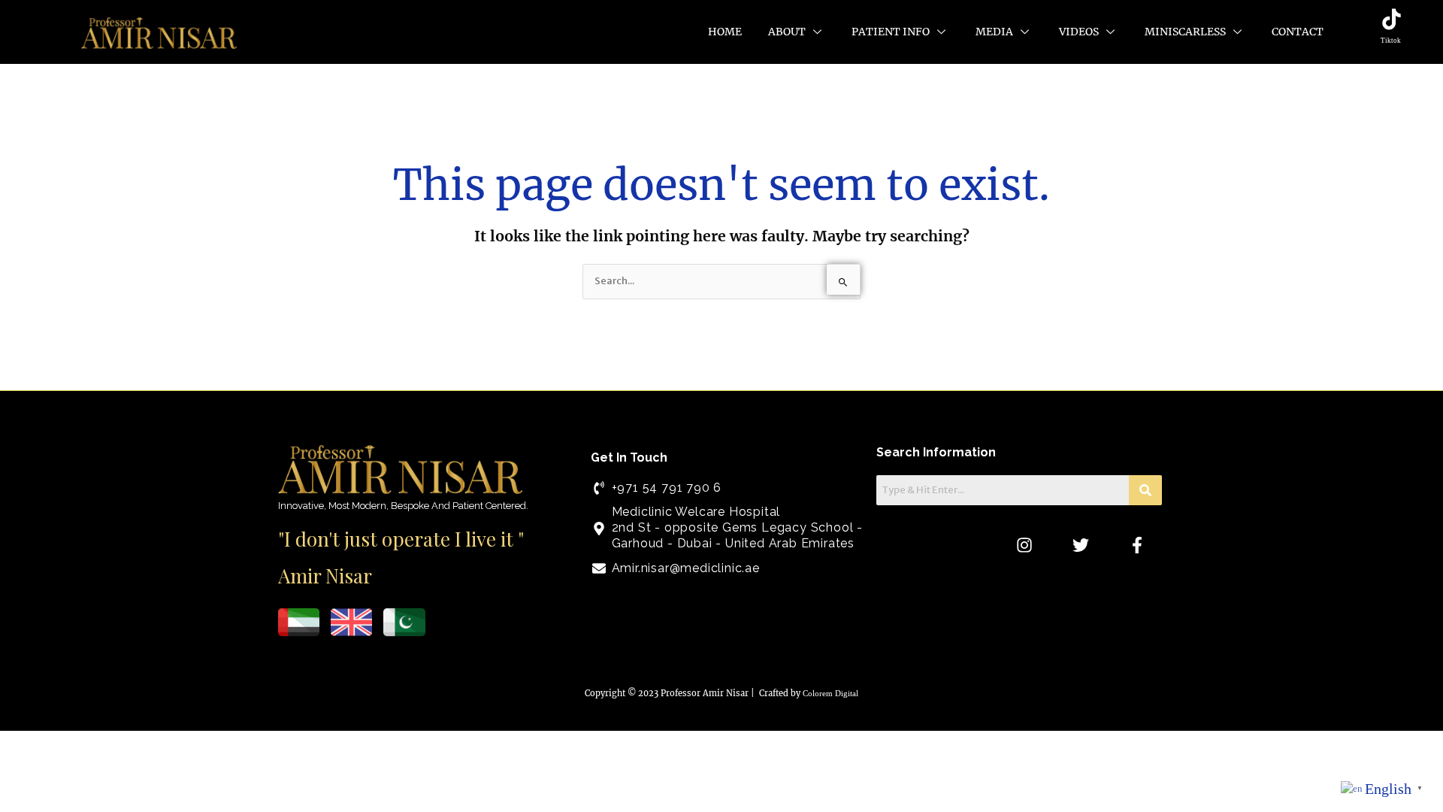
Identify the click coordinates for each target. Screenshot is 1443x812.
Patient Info (891, 31)
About (787, 31)
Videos (1079, 31)
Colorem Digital (830, 693)
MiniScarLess (1185, 31)
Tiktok (1391, 40)
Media (994, 31)
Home (725, 31)
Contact (1298, 31)
